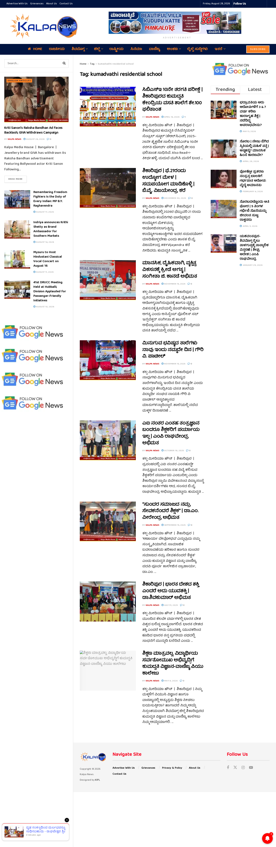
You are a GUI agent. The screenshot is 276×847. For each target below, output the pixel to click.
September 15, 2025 (174, 525)
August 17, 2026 (44, 212)
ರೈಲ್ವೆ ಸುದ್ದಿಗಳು (197, 49)
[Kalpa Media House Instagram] (255, 4)
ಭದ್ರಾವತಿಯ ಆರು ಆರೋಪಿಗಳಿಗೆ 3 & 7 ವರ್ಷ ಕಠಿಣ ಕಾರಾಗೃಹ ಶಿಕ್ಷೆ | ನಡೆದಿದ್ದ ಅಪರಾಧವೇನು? (253, 114)
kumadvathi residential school (116, 64)
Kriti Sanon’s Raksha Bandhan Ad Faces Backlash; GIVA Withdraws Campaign (33, 130)
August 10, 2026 (44, 307)
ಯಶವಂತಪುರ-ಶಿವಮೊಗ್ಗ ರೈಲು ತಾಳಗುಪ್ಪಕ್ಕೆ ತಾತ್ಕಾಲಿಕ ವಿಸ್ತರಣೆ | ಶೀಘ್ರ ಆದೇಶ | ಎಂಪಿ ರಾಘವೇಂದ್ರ (254, 248)
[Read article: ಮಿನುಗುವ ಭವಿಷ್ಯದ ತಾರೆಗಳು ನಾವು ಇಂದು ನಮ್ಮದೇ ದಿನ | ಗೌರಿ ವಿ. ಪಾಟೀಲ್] (108, 360)
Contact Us (66, 4)
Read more (17, 179)
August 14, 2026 (44, 242)
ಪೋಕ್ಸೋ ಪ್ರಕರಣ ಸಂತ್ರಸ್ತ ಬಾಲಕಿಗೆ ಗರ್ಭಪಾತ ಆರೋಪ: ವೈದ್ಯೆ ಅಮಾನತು (253, 178)
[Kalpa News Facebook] (250, 4)
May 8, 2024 (170, 681)
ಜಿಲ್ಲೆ (97, 49)
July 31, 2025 (170, 605)
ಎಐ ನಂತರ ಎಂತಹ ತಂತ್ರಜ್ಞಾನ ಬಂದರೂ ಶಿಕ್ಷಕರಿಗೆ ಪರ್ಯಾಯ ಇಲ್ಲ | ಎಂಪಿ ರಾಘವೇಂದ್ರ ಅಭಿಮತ (170, 433)
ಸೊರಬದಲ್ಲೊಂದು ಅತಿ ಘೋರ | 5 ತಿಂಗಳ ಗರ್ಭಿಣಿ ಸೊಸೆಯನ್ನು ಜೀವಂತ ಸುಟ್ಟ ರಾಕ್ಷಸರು (254, 211)
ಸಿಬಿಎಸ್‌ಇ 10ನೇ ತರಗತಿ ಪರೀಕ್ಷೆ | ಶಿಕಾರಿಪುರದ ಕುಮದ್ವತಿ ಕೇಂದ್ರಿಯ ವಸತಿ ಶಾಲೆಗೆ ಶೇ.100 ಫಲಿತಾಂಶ (172, 100)
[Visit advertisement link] (177, 22)
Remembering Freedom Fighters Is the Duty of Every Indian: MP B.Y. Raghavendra (50, 199)
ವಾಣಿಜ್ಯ (154, 49)
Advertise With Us (17, 4)
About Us (51, 4)
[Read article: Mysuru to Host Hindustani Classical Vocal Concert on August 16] (17, 259)
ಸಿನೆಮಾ (136, 49)
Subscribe (258, 49)
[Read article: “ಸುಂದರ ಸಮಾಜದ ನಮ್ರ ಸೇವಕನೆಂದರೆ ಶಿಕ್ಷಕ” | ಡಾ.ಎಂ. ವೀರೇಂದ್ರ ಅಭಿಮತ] (108, 522)
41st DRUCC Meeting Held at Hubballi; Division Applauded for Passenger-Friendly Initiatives (49, 291)
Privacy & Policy (172, 768)
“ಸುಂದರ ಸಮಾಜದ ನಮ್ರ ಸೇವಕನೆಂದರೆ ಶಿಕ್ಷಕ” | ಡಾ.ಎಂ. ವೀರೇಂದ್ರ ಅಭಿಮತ (170, 511)
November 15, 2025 (174, 284)
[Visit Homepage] (42, 26)
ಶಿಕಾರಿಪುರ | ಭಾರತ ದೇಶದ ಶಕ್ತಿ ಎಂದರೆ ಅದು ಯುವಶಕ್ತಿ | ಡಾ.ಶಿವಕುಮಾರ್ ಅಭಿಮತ (170, 591)
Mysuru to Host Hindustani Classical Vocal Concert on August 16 (47, 259)
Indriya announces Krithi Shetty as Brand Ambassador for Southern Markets (50, 229)
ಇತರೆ (218, 49)
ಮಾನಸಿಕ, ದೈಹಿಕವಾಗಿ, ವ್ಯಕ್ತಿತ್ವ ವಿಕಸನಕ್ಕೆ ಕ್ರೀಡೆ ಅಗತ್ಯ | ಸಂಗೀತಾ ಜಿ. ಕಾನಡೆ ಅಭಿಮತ (169, 270)
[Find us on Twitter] (235, 768)
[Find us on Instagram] (243, 768)
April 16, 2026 (171, 117)
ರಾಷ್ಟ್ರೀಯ (116, 49)
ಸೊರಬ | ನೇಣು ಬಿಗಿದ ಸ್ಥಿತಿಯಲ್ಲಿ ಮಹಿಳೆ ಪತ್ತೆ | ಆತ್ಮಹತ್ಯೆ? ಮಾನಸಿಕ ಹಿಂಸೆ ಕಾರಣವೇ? (254, 148)
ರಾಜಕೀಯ (57, 49)
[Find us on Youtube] (251, 768)
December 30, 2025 (174, 198)
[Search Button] (64, 63)
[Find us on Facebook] (228, 768)
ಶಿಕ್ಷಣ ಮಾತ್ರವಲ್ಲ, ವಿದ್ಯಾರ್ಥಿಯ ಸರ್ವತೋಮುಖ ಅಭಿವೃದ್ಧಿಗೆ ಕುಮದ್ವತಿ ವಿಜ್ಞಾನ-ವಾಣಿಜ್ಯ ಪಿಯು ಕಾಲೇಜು (172, 664)
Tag (92, 64)
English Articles (19, 80)
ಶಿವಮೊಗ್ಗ (78, 49)
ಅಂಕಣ (172, 49)
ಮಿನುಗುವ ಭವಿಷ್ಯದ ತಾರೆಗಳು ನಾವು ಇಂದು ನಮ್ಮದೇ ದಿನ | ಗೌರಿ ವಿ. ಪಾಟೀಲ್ (173, 350)
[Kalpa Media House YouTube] (263, 4)
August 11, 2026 (44, 272)
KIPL (97, 780)
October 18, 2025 (173, 451)
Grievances (37, 4)
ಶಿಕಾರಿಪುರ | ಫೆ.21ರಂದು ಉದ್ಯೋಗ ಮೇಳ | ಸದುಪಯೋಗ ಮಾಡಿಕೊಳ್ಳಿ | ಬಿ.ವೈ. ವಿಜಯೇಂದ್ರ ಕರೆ (168, 181)
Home (37, 49)
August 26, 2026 (34, 139)
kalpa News (14, 139)
